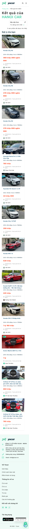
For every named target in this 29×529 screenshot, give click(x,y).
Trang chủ (5, 8)
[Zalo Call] (25, 525)
